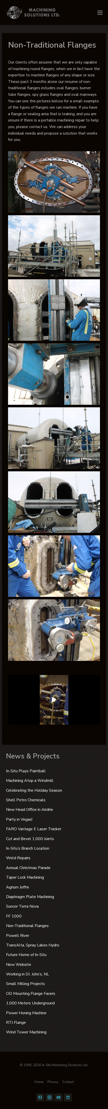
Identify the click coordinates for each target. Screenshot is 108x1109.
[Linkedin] (68, 1097)
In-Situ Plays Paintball (26, 771)
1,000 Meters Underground (30, 1003)
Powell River (17, 935)
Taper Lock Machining (25, 877)
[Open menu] (100, 12)
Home (38, 1082)
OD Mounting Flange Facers (30, 993)
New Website (18, 964)
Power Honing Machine (26, 1013)
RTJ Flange (16, 1022)
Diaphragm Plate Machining (30, 897)
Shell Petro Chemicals (25, 800)
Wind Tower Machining (26, 1032)
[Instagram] (49, 1097)
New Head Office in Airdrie (29, 809)
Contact (68, 1082)
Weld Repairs (18, 858)
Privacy (52, 1082)
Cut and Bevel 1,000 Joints (30, 839)
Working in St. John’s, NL (27, 974)
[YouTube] (59, 1097)
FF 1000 (14, 916)
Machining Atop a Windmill (29, 780)
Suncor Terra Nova (22, 906)
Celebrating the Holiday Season (34, 790)
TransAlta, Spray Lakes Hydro (32, 945)
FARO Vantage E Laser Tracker (33, 829)
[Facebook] (40, 1097)
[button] (54, 182)
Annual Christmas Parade (28, 868)
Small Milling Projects (25, 984)
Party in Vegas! (19, 819)
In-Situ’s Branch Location (27, 848)
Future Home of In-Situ (26, 955)
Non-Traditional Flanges (27, 926)
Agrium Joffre (17, 887)
